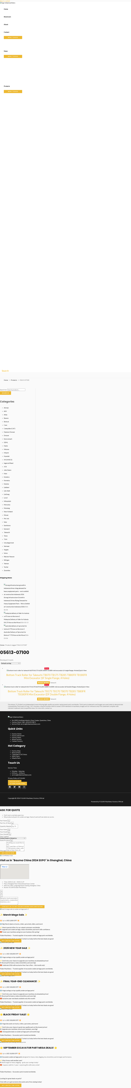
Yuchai (6, 567)
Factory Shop (16, 751)
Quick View (83, 670)
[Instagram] (24, 787)
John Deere (7, 470)
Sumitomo (7, 525)
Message (3, 850)
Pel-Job (6, 518)
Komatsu (7, 480)
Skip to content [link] (5, 1)
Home (6, 9)
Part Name (3, 820)
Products (7, 86)
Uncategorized (9, 543)
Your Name (4, 829)
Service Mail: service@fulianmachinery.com (26, 724)
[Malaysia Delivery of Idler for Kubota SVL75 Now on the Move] (17, 616)
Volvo (6, 553)
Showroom (7, 17)
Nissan (6, 515)
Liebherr (6, 487)
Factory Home (16, 734)
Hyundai (6, 456)
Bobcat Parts (16, 753)
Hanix (6, 446)
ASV (5, 411)
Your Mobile (4, 834)
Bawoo (6, 418)
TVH (5, 539)
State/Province (5, 840)
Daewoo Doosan (9, 432)
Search (5, 393)
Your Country (4, 836)
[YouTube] (19, 787)
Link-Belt (7, 491)
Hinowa (6, 449)
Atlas (5, 415)
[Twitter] (14, 787)
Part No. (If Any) (5, 823)
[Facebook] (10, 787)
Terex (6, 536)
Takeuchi (7, 532)
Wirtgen (6, 560)
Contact (6, 32)
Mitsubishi (7, 501)
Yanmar (6, 563)
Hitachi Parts (16, 758)
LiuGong (6, 494)
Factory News (16, 737)
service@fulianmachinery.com (21, 775)
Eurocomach (8, 439)
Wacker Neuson (9, 556)
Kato (5, 473)
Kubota (6, 484)
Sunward (6, 529)
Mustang (7, 508)
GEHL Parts (16, 756)
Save (47, 668)
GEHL (6, 442)
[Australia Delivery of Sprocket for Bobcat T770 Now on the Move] (17, 629)
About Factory (16, 739)
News (6, 51)
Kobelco (6, 477)
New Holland (8, 511)
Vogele (6, 550)
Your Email (3, 832)
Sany (5, 522)
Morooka (7, 505)
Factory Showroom (18, 735)
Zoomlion (7, 570)
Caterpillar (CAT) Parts (19, 754)
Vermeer (6, 546)
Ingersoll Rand (8, 463)
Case (5, 425)
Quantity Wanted (6, 826)
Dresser (6, 435)
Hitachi (6, 453)
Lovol (5, 498)
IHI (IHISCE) (8, 460)
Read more (43, 683)
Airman (6, 408)
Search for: (3, 390)
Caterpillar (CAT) (9, 428)
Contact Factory (17, 741)
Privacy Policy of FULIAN (16, 778)
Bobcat (6, 421)
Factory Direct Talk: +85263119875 (24, 722)
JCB (5, 466)
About (6, 24)
